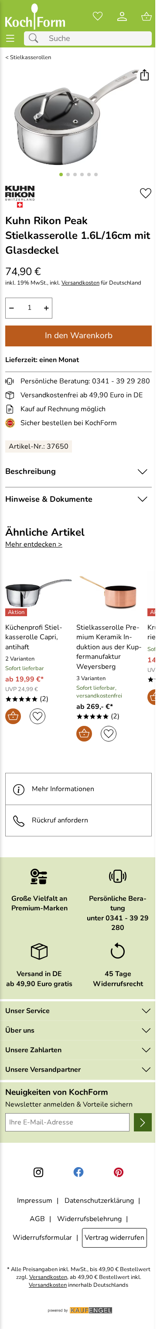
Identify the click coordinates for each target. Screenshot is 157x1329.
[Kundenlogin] (122, 16)
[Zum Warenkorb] (146, 16)
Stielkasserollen (30, 57)
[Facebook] (78, 1172)
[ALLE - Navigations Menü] (10, 38)
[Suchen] (36, 38)
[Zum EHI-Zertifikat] (11, 423)
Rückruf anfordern (60, 820)
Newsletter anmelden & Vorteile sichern (69, 1104)
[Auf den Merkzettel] (145, 193)
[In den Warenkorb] (13, 716)
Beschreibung (30, 471)
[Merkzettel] (97, 16)
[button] (144, 76)
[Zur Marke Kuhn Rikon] (19, 197)
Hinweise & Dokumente (48, 499)
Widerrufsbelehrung (89, 1219)
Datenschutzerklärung (99, 1200)
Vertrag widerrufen (114, 1237)
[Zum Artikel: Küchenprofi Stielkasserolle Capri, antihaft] (38, 593)
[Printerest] (118, 1172)
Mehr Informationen (63, 789)
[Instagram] (38, 1172)
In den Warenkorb (79, 335)
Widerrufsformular (42, 1237)
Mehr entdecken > (33, 544)
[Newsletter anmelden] (143, 1122)
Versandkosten (80, 283)
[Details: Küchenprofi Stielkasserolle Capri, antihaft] (17, 612)
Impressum (34, 1200)
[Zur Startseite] (35, 16)
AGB (37, 1219)
